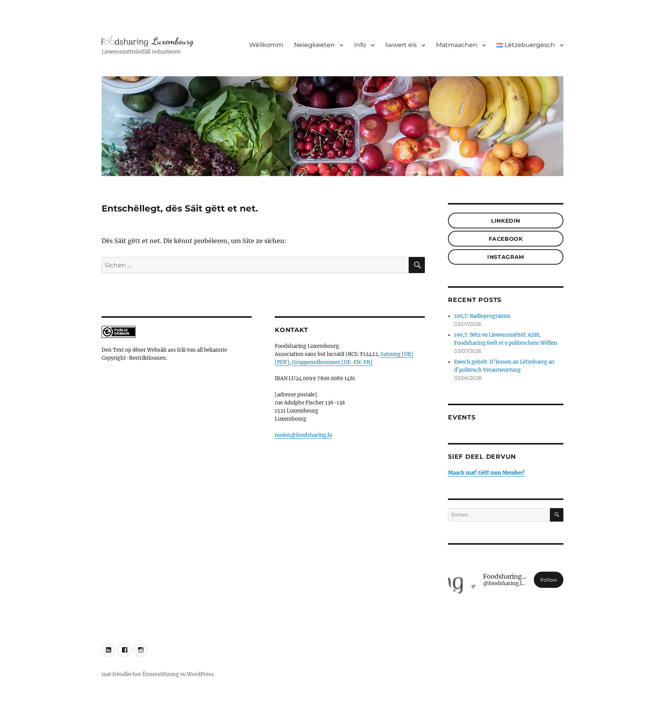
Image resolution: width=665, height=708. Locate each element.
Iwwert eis (401, 45)
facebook (506, 238)
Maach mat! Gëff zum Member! (486, 473)
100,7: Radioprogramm (482, 316)
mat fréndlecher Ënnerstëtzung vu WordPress (158, 674)
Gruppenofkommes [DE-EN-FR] (332, 362)
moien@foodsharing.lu (303, 435)
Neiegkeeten (314, 45)
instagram (505, 256)
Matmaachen (456, 45)
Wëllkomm (266, 45)
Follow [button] (548, 580)
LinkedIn (505, 220)
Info (360, 45)
